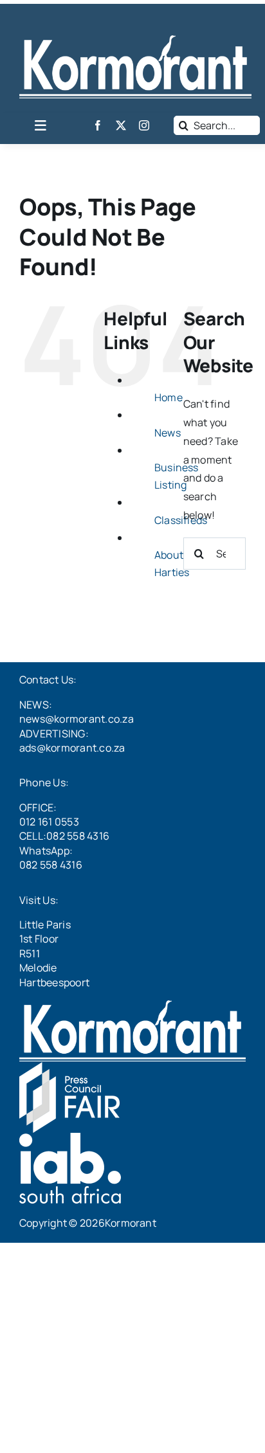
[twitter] (121, 125)
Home (168, 397)
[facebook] (98, 125)
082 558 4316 (50, 865)
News (167, 433)
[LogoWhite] (135, 40)
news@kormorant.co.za (76, 719)
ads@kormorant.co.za (72, 748)
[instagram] (144, 125)
